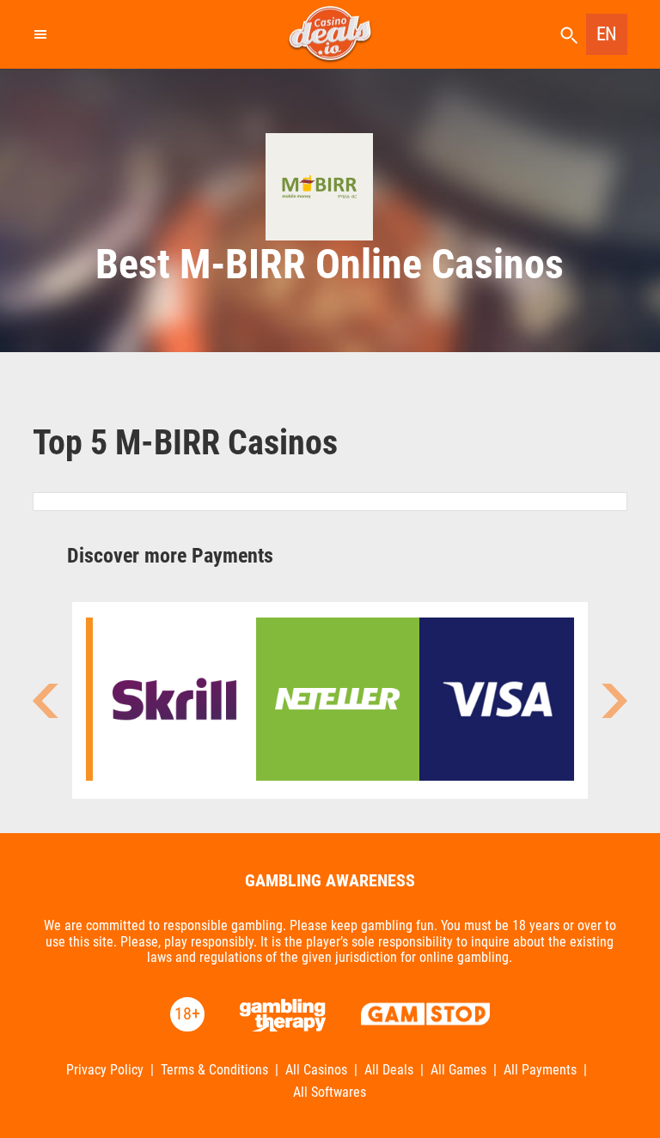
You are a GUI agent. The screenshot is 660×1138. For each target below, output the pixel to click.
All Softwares (329, 1092)
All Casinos (316, 1070)
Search (569, 35)
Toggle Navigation (39, 34)
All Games (458, 1070)
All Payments (540, 1070)
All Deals (388, 1070)
